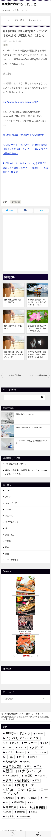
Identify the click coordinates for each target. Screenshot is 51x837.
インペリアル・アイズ (22, 738)
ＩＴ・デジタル (11, 560)
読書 (7, 554)
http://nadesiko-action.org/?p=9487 (20, 102)
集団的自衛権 (24, 817)
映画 (8, 780)
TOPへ (38, 835)
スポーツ (9, 509)
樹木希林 (8, 785)
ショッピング (11, 503)
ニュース (9, 516)
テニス (45, 743)
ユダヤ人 (9, 752)
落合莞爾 (38, 807)
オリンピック (11, 743)
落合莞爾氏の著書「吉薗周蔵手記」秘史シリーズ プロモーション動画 (38, 354)
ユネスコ (21, 752)
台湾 (21, 756)
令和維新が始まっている (25, 414)
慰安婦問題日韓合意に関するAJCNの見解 (23, 135)
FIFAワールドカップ (17, 733)
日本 (28, 776)
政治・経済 (10, 535)
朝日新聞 (23, 780)
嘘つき (34, 756)
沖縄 (22, 797)
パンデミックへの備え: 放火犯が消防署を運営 (31, 442)
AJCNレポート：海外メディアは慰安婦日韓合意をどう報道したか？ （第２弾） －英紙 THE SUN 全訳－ (26, 167)
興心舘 (24, 807)
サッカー (30, 743)
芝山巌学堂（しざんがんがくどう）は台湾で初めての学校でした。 (37, 328)
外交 (7, 528)
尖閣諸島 (26, 762)
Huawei (39, 733)
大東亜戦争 (11, 761)
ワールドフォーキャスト (38, 752)
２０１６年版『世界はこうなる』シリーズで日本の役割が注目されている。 (15, 375)
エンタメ (9, 490)
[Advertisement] (25, 242)
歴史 (5, 45)
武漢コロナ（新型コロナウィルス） (25, 791)
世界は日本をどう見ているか (13, 327)
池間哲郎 (9, 797)
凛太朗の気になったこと (19, 4)
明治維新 (42, 775)
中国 (9, 757)
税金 (31, 802)
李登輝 (37, 780)
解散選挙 (9, 816)
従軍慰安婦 (16, 202)
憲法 (29, 766)
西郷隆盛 (34, 812)
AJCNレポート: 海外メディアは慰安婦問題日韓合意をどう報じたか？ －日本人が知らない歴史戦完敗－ (25, 149)
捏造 (39, 766)
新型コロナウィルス (23, 771)
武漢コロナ (26, 785)
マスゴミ (22, 747)
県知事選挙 (19, 802)
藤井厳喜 (8, 812)
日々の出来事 (11, 775)
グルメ (8, 497)
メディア (37, 747)
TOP (17, 714)
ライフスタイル (11, 522)
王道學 (45, 798)
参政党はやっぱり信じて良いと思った (29, 427)
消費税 (33, 797)
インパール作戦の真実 (38, 375)
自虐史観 (10, 807)
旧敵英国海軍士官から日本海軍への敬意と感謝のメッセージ (13, 354)
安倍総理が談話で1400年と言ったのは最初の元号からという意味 (37, 302)
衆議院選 (21, 812)
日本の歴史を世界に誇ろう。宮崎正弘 (13, 301)
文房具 (8, 541)
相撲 (6, 802)
